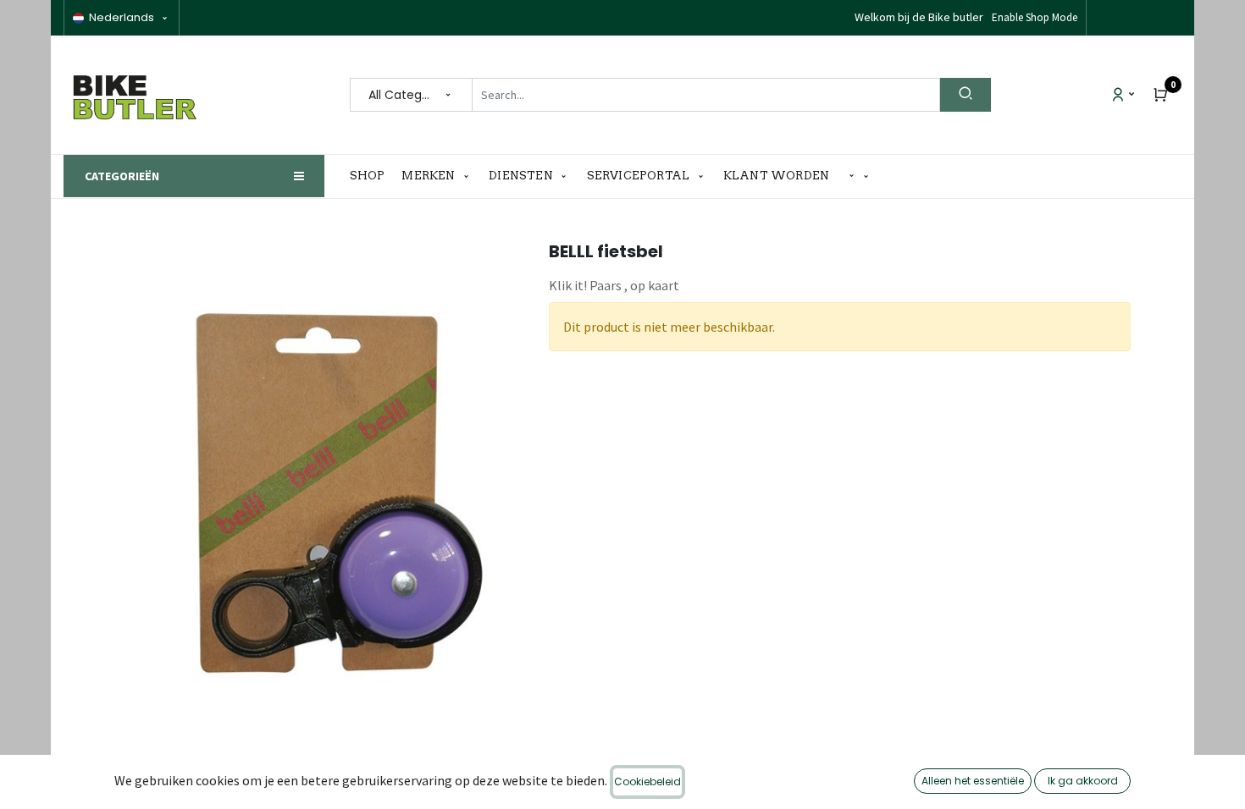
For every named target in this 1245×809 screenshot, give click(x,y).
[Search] (965, 95)
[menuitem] (372, 176)
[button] (859, 176)
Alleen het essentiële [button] (972, 780)
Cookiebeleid (647, 781)
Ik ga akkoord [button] (1083, 780)
